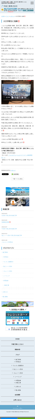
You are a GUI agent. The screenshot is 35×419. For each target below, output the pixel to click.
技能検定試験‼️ (6, 221)
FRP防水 (5, 257)
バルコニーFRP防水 (7, 241)
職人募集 (5, 296)
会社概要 (17, 394)
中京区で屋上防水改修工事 (9, 228)
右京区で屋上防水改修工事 (9, 214)
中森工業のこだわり (17, 344)
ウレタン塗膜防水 (8, 261)
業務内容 (17, 349)
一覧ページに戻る (17, 179)
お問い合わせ (17, 400)
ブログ (7, 16)
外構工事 (6, 285)
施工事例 (5, 252)
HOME (3, 16)
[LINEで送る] (15, 174)
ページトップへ (17, 408)
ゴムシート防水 (7, 271)
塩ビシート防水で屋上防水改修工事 (12, 234)
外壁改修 (5, 280)
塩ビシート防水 (7, 266)
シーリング (6, 276)
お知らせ (12, 16)
